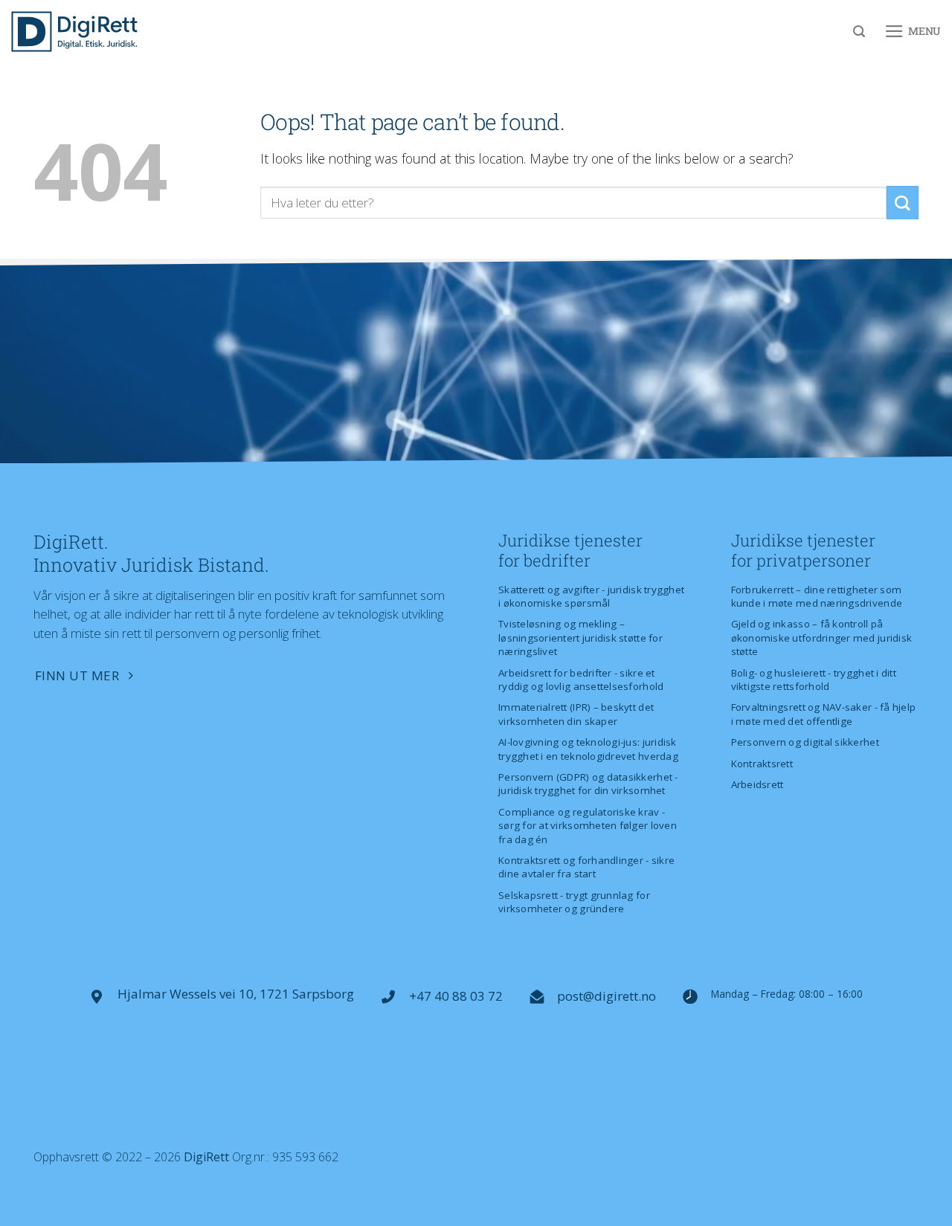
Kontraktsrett (762, 763)
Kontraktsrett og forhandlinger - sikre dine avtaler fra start (586, 867)
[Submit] (903, 202)
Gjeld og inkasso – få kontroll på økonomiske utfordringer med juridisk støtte (822, 637)
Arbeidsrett (757, 784)
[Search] (859, 31)
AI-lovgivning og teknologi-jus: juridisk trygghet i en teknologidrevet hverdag (588, 748)
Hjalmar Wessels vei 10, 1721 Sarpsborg (236, 993)
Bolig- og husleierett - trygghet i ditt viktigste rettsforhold (813, 679)
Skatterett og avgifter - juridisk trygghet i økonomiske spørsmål (591, 596)
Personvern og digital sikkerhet (805, 742)
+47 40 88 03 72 (456, 995)
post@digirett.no (606, 995)
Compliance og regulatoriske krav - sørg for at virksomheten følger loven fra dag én (587, 825)
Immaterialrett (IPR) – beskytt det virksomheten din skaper (576, 713)
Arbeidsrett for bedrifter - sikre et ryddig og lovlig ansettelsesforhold (580, 679)
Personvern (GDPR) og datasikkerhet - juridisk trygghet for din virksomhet (588, 783)
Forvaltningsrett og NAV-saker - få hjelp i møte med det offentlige (823, 713)
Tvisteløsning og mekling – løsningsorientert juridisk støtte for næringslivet (580, 637)
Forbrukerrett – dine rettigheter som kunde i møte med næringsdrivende (817, 596)
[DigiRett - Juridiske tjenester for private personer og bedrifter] (74, 31)
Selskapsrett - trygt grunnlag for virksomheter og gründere (574, 901)
